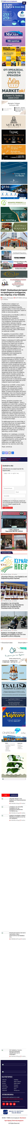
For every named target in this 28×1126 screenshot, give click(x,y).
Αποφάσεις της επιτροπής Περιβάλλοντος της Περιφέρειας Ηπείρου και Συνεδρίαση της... (16, 809)
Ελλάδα (15, 458)
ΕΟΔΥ (18, 458)
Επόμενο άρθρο (22, 642)
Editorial (4, 1079)
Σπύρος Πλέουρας (7, 298)
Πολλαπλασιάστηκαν (13, 460)
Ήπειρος (16, 1085)
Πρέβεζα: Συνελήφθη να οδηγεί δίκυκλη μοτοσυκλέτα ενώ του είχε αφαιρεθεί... (17, 817)
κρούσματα (4, 460)
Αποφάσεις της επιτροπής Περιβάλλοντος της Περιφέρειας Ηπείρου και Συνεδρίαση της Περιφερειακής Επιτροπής (12, 605)
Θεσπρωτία (16, 1090)
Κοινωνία (4, 1088)
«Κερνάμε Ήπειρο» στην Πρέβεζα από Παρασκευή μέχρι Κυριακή (14, 577)
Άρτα (15, 1088)
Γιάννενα (16, 1087)
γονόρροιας (10, 458)
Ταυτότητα (23, 1118)
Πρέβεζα (16, 1079)
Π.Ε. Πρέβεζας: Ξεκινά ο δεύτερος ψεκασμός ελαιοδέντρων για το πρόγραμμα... (15, 1052)
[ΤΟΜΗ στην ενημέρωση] (9, 1)
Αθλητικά (4, 1090)
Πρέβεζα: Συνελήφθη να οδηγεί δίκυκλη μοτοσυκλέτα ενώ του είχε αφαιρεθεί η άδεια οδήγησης (13, 634)
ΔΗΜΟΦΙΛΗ (14, 795)
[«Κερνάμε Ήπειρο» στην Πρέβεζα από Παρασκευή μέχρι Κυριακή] (14, 572)
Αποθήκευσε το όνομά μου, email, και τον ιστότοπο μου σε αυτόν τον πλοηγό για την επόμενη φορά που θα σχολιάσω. (14, 503)
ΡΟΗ (5, 795)
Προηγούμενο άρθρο (7, 642)
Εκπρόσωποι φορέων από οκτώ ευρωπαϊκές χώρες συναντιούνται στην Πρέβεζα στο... (17, 935)
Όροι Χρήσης (8, 1120)
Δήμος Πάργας (17, 1081)
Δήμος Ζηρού (17, 1083)
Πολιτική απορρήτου (17, 1120)
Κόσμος (4, 1083)
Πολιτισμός (5, 1087)
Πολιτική (4, 1085)
